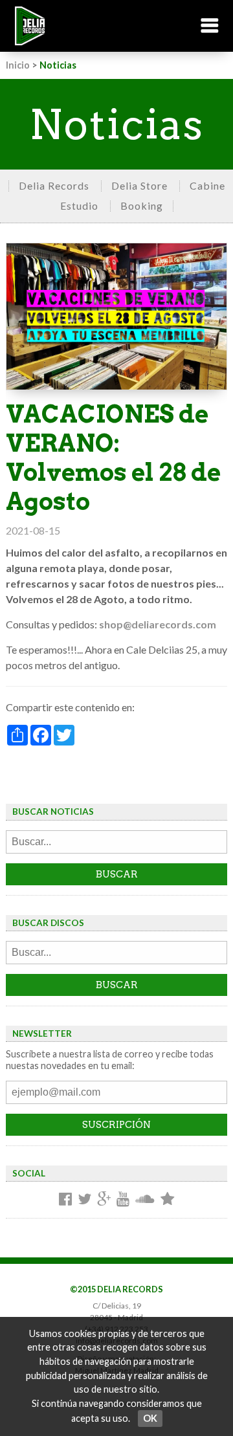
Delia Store (139, 185)
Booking (141, 205)
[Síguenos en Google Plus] (104, 1199)
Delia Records (54, 185)
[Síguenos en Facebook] (65, 1199)
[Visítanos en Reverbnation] (167, 1199)
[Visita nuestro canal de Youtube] (122, 1199)
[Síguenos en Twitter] (84, 1199)
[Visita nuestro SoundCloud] (145, 1199)
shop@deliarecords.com (157, 624)
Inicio (18, 65)
